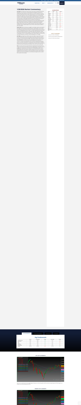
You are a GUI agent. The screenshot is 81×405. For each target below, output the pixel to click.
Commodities (50, 3)
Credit (43, 3)
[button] (56, 3)
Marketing (37, 3)
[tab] (26, 334)
